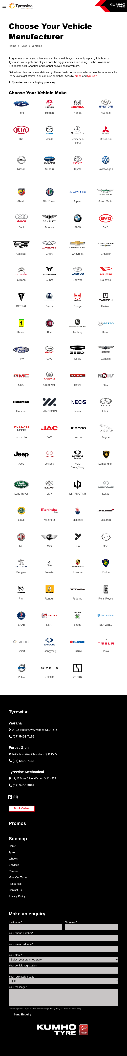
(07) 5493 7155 (24, 736)
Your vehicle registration (23, 965)
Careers (13, 871)
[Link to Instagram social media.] (15, 797)
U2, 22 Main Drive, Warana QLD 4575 (34, 778)
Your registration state (21, 976)
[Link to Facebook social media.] (9, 797)
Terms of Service (70, 1009)
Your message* (18, 987)
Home (12, 846)
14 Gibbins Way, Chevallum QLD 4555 (34, 754)
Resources (15, 883)
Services (14, 865)
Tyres (12, 852)
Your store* (15, 955)
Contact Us (15, 890)
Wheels (13, 858)
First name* (15, 922)
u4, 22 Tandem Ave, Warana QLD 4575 (34, 729)
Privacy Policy (17, 896)
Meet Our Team (18, 877)
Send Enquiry (22, 1014)
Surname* (71, 922)
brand (78, 76)
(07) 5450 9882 (24, 785)
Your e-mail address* (21, 944)
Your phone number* (21, 933)
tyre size (92, 76)
